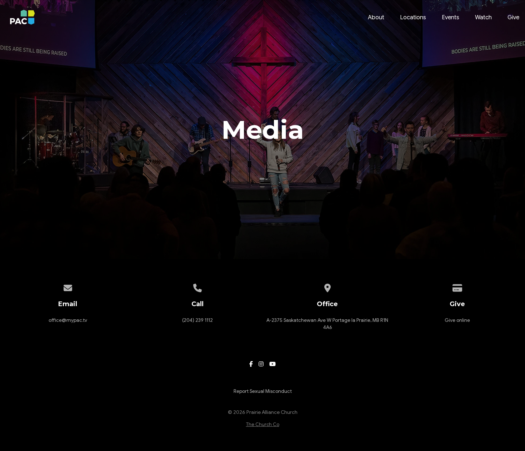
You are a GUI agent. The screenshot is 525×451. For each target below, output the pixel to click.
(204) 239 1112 (197, 320)
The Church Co (262, 424)
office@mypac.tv (68, 320)
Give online (457, 320)
